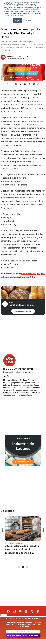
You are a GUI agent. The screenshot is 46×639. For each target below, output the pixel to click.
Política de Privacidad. (17, 15)
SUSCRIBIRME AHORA (23, 311)
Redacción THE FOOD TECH (17, 56)
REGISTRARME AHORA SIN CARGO (23, 635)
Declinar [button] (28, 21)
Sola (36, 108)
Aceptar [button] (17, 21)
